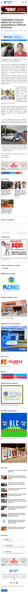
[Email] (20, 173)
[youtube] (7, 377)
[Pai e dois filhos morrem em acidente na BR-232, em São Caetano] (4, 495)
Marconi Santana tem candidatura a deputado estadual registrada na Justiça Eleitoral (17, 522)
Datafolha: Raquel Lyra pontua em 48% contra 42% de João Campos (16, 528)
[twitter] (20, 375)
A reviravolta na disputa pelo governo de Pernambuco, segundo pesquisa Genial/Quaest (17, 508)
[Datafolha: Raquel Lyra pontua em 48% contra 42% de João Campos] (4, 529)
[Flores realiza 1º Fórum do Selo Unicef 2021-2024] (4, 472)
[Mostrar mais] (23, 173)
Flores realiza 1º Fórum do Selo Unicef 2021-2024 (17, 471)
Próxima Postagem (21, 232)
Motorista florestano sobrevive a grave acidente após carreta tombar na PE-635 (6, 192)
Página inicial (4, 17)
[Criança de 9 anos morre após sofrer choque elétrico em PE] (4, 490)
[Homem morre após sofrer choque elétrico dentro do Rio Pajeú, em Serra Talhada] (4, 477)
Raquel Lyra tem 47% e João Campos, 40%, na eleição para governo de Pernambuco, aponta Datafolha (21, 193)
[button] (2, 2)
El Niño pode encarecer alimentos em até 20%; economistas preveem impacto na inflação (7, 210)
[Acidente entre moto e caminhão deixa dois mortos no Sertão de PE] (4, 484)
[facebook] (7, 375)
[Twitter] (11, 173)
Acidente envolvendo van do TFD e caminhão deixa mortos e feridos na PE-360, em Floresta (17, 515)
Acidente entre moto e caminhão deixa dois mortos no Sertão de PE (16, 483)
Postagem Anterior (6, 232)
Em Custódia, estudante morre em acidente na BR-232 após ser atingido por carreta (17, 501)
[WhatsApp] (14, 173)
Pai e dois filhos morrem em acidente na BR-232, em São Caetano (17, 494)
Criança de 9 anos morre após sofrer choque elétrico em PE (17, 489)
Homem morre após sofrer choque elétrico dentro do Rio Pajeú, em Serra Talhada (17, 477)
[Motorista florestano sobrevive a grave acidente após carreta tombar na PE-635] (7, 185)
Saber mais (3, 587)
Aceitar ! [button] (4, 590)
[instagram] (20, 377)
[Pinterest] (17, 173)
